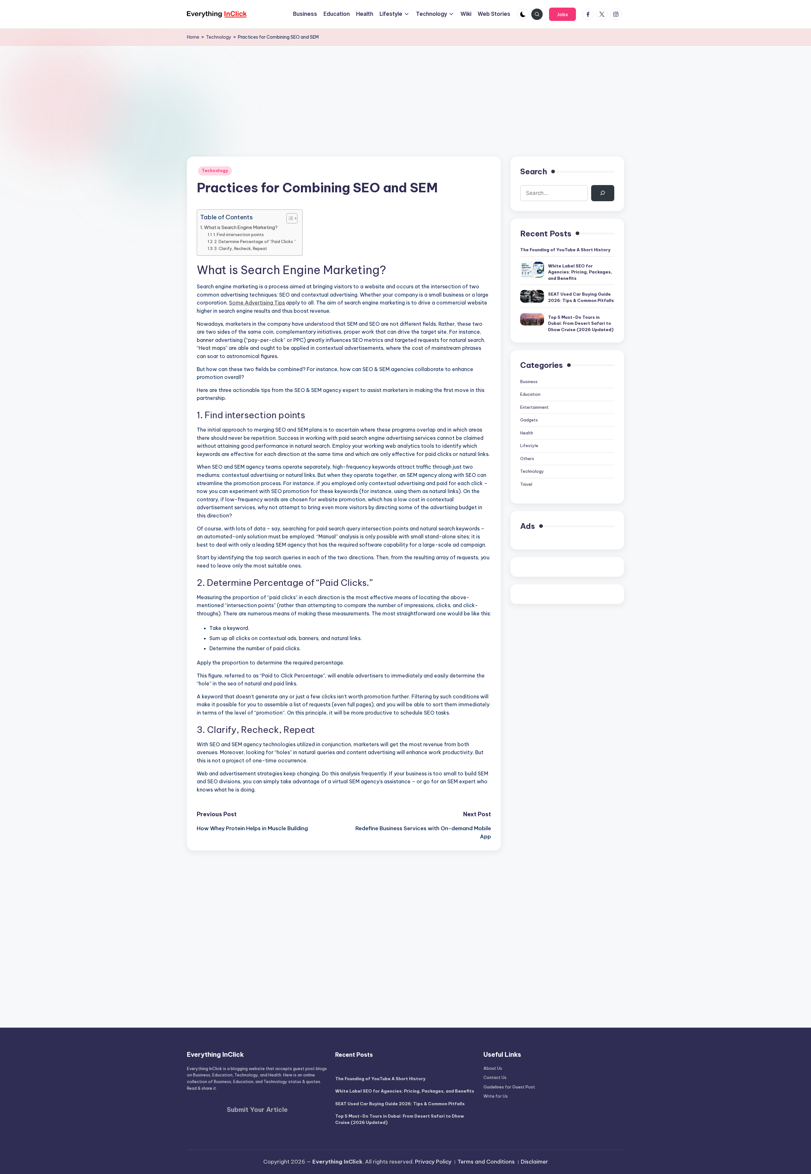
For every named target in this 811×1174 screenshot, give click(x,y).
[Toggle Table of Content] (289, 218)
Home (193, 37)
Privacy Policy (433, 1161)
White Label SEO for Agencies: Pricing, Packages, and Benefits (580, 272)
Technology (218, 37)
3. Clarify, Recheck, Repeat (240, 248)
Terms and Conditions (486, 1161)
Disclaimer (534, 1161)
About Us (492, 1068)
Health (526, 432)
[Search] (602, 193)
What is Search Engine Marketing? (241, 227)
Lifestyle (529, 445)
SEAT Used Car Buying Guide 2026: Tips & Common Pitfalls (581, 297)
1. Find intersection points (238, 234)
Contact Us (495, 1077)
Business (529, 381)
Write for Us (495, 1096)
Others (527, 458)
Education (530, 394)
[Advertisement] (405, 93)
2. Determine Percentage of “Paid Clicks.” (255, 241)
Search (533, 171)
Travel (526, 484)
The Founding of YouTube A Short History (565, 249)
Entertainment (534, 407)
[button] (562, 14)
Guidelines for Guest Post (509, 1086)
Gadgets (529, 419)
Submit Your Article (257, 1109)
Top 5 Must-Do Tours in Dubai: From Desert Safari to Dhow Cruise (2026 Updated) (581, 323)
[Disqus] (344, 929)
